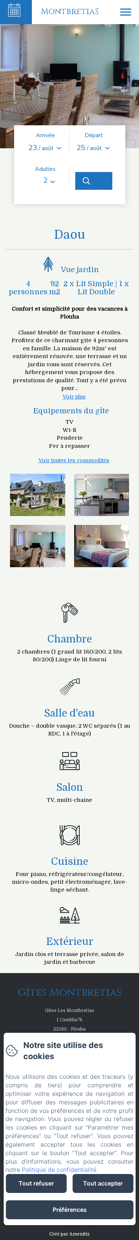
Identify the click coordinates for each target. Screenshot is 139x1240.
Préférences (70, 1209)
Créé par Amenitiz (69, 1234)
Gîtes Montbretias (70, 992)
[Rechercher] (93, 181)
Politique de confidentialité (59, 1169)
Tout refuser (36, 1183)
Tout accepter (103, 1183)
